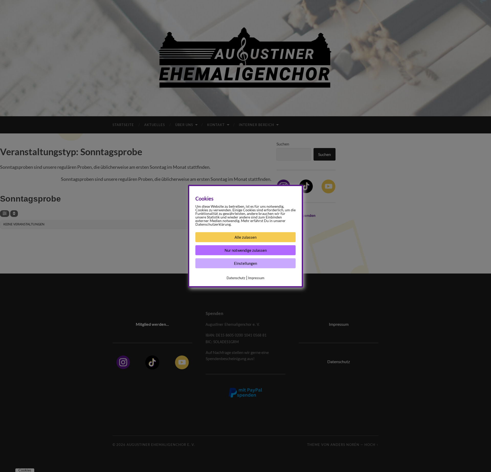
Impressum (256, 278)
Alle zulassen (245, 237)
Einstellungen (245, 263)
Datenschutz (236, 278)
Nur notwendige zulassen (246, 250)
